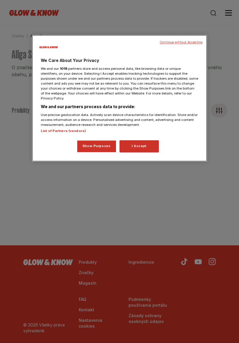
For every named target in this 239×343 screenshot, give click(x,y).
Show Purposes (96, 146)
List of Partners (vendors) (63, 131)
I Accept (139, 146)
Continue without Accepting (181, 42)
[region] (119, 98)
